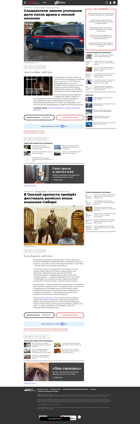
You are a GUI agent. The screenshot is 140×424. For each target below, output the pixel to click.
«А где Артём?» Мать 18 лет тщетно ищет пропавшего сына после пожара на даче (104, 75)
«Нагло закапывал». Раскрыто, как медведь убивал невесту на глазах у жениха (104, 227)
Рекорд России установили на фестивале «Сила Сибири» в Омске (41, 357)
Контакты (93, 389)
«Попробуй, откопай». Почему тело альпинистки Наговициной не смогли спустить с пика (104, 81)
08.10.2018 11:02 (28, 7)
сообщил (47, 264)
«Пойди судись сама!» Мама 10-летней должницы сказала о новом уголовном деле (100, 21)
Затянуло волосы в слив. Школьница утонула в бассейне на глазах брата (101, 14)
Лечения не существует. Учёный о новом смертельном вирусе (104, 55)
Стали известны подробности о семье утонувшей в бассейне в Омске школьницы (101, 37)
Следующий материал (55, 418)
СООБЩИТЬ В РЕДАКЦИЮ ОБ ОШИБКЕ (47, 391)
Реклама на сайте (42, 389)
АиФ (36, 62)
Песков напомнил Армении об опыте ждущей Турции (104, 104)
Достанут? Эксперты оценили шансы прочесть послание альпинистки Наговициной (105, 196)
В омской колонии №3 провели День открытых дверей (71, 152)
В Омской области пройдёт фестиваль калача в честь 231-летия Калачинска (71, 351)
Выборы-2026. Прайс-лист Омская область (75, 389)
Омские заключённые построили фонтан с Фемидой (42, 152)
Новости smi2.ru (30, 186)
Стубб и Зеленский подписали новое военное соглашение (104, 123)
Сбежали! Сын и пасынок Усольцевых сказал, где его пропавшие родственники (105, 215)
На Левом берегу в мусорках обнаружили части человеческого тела (42, 159)
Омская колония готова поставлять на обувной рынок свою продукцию (41, 147)
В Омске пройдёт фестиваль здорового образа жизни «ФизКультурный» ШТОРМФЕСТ (41, 351)
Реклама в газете (55, 389)
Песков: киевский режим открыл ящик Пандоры (103, 98)
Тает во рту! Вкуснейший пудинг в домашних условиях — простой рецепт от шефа (104, 69)
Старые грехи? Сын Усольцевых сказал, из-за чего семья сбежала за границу (104, 63)
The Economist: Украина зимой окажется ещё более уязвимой (102, 110)
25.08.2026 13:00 (28, 191)
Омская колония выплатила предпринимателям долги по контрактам (71, 147)
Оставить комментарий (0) (70, 117)
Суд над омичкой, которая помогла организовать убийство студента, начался (101, 44)
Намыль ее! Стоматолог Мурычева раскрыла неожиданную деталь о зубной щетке (104, 221)
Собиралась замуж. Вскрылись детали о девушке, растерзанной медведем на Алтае (103, 88)
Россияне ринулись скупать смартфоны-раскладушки (101, 117)
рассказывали (47, 298)
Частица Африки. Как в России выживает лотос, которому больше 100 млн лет (104, 202)
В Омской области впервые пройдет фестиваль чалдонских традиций (41, 345)
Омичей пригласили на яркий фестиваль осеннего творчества (71, 344)
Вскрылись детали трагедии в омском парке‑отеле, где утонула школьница (101, 29)
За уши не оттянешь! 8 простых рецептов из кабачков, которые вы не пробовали (105, 209)
